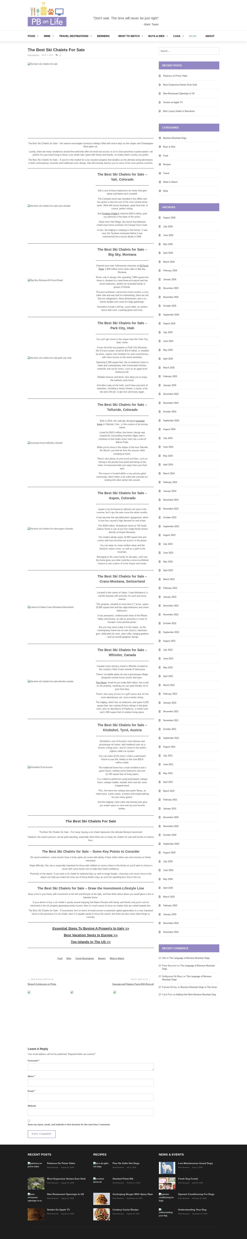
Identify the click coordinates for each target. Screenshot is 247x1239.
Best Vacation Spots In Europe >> (91, 935)
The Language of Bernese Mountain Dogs (189, 958)
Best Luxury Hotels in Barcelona (179, 111)
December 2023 (170, 500)
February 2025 (170, 376)
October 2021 (169, 729)
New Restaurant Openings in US (179, 93)
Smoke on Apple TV (173, 102)
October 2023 (169, 517)
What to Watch (129, 36)
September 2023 (171, 526)
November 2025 (170, 297)
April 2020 (168, 888)
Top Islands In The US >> (91, 942)
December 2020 (170, 817)
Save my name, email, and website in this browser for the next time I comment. (69, 1124)
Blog (193, 36)
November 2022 (170, 614)
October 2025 (169, 306)
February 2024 (170, 482)
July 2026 (168, 226)
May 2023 (168, 561)
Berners (103, 36)
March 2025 (169, 367)
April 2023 (168, 570)
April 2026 (168, 253)
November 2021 (170, 720)
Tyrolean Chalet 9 (110, 213)
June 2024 (168, 447)
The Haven (101, 682)
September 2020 (171, 844)
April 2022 (168, 676)
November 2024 (170, 403)
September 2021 (171, 738)
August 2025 (169, 323)
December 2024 (170, 394)
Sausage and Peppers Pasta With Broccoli (133, 984)
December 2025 (170, 288)
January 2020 (169, 914)
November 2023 (170, 508)
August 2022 (169, 641)
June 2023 (168, 552)
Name (31, 1076)
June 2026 (168, 235)
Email (31, 1091)
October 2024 (169, 411)
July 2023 (168, 544)
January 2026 (169, 279)
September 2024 (171, 420)
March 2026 (169, 262)
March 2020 (169, 896)
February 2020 (170, 905)
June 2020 (168, 870)
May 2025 (168, 350)
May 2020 (168, 879)
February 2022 (170, 694)
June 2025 (168, 341)
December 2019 (170, 923)
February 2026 (170, 270)
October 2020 (169, 835)
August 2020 (169, 852)
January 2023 (169, 597)
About (209, 36)
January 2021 (169, 808)
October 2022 (169, 623)
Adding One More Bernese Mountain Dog (196, 994)
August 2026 (169, 217)
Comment (33, 1060)
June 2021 (168, 764)
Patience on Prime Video (175, 76)
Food (31, 36)
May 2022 (168, 667)
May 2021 (168, 773)
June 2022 (168, 658)
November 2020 (170, 826)
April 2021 (168, 782)
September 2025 (171, 314)
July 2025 (168, 332)
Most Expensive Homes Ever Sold (180, 84)
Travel (166, 173)
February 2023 (170, 588)
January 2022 (169, 702)
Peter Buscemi (33, 55)
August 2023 (169, 535)
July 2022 (168, 650)
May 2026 (168, 244)
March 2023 (169, 579)
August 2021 (169, 746)
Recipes (167, 164)
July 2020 (168, 861)
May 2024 (168, 456)
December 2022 (170, 605)
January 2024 (169, 491)
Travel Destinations (73, 36)
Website (32, 1106)
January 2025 (169, 385)
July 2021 (168, 755)
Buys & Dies (156, 36)
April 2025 (168, 358)
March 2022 (169, 685)
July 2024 (168, 438)
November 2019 (170, 932)
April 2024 (168, 464)
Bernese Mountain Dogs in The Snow (199, 987)
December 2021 (170, 711)
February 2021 (170, 799)
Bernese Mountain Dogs (175, 138)
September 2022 (171, 632)
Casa (176, 36)
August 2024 (169, 429)
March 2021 (169, 791)
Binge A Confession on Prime (42, 984)
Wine (47, 36)
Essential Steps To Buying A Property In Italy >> (90, 928)
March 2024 (169, 473)
